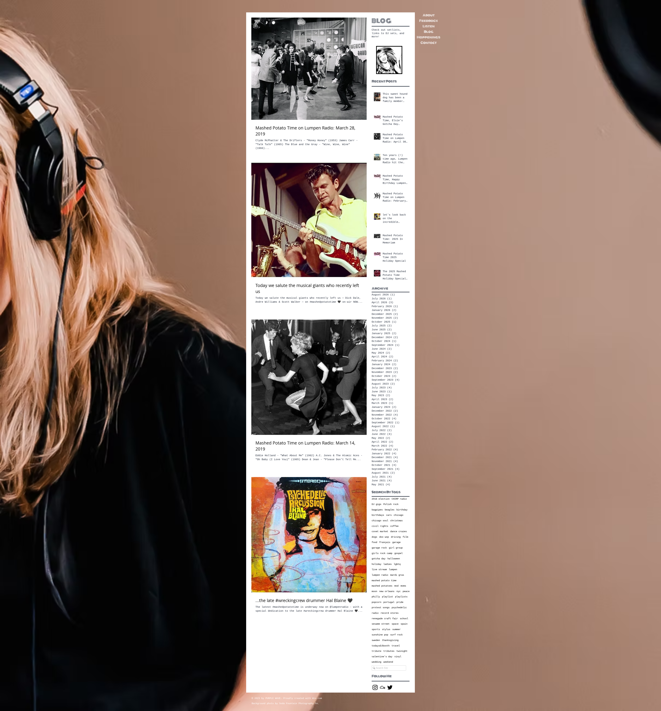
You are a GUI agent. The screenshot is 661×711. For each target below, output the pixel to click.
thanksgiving (390, 640)
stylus (386, 629)
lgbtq (397, 564)
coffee (394, 526)
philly (376, 596)
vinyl (397, 656)
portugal (388, 602)
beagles (389, 509)
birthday (401, 509)
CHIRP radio (399, 499)
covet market (380, 531)
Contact (429, 42)
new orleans (386, 591)
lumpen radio (380, 575)
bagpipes (377, 509)
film (405, 537)
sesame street (381, 624)
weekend (388, 662)
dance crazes (398, 531)
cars (389, 515)
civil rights (380, 526)
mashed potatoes (382, 585)
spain (404, 624)
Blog (428, 31)
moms (403, 585)
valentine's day (382, 656)
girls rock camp (382, 553)
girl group (396, 547)
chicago (398, 515)
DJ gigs (376, 504)
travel (396, 645)
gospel (398, 553)
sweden (376, 640)
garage (396, 542)
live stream (379, 569)
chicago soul (380, 520)
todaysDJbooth (381, 645)
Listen (429, 26)
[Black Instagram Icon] (375, 687)
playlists (401, 596)
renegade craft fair (385, 618)
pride (399, 602)
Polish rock (390, 504)
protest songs (381, 607)
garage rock (379, 547)
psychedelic (399, 607)
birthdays (378, 515)
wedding (376, 662)
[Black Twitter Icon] (389, 687)
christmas (396, 520)
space (395, 624)
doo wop (384, 537)
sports (376, 629)
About (429, 15)
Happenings (428, 37)
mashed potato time (384, 580)
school (404, 618)
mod (396, 585)
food (374, 542)
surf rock (396, 634)
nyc (398, 591)
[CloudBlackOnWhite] (382, 687)
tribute (376, 651)
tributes (388, 651)
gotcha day (378, 558)
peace (406, 591)
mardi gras (397, 575)
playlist (387, 596)
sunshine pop (380, 634)
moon (374, 591)
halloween (393, 558)
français (384, 542)
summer (396, 629)
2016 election (381, 499)
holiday (376, 564)
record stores (389, 613)
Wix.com (317, 698)
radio (375, 613)
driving (396, 537)
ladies (387, 564)
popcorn (376, 602)
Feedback (428, 20)
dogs (374, 537)
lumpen (393, 569)
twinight (401, 651)
